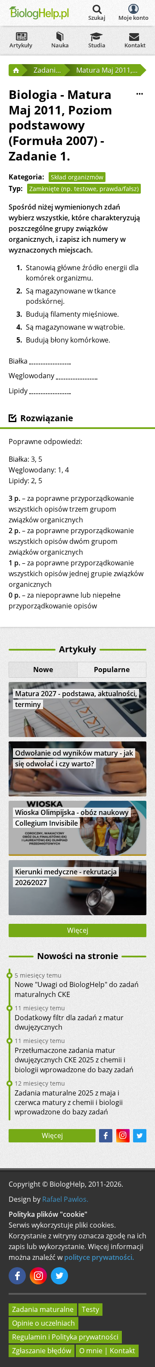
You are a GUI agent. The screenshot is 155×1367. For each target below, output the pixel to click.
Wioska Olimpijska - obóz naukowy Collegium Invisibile (72, 818)
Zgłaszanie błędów (41, 1350)
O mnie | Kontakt (107, 1350)
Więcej (77, 930)
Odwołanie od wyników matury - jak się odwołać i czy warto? (74, 758)
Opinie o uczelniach (43, 1323)
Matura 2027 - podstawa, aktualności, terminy (76, 699)
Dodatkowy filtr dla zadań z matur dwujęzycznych (69, 1022)
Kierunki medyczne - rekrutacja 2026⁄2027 (66, 877)
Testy (90, 1309)
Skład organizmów (77, 177)
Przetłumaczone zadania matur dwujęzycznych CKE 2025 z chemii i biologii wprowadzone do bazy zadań (74, 1060)
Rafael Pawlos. (65, 1199)
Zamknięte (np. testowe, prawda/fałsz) (84, 189)
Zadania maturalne (43, 1309)
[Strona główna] (15, 70)
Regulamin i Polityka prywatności (65, 1337)
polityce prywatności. (99, 1257)
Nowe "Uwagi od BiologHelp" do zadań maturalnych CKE (77, 989)
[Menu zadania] (139, 94)
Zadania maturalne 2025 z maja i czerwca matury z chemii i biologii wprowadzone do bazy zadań (69, 1102)
